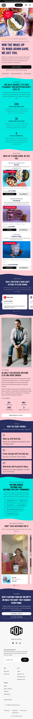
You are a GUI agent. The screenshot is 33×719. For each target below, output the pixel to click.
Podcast (6, 691)
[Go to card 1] (13, 311)
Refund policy (7, 710)
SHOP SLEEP (9, 267)
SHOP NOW (14, 581)
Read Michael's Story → (16, 415)
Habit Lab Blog (8, 688)
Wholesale (7, 694)
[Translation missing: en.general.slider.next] (30, 302)
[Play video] (14, 554)
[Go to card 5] (18, 311)
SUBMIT (25, 659)
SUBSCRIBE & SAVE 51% (16, 613)
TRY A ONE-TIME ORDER (16, 617)
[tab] (14, 585)
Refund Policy (21, 679)
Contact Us (20, 674)
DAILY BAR (6, 674)
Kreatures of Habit (18, 716)
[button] (29, 5)
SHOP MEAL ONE (9, 194)
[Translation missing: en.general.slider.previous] (2, 302)
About (5, 686)
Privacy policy (15, 710)
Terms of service (23, 710)
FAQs (18, 671)
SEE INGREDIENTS (23, 194)
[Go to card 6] (19, 311)
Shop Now (18, 5)
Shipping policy (15, 712)
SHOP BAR (9, 229)
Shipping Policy (21, 676)
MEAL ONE (6, 671)
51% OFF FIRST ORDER (10, 171)
